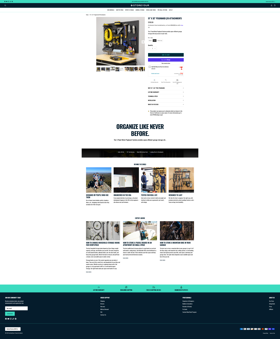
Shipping (102, 301)
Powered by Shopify (19, 333)
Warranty (102, 306)
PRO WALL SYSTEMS (162, 10)
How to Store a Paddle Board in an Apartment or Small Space (137, 243)
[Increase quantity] (155, 48)
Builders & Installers (187, 304)
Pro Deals (185, 309)
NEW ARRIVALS (110, 10)
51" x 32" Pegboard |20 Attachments (98, 15)
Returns (102, 304)
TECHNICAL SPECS (153, 96)
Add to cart (166, 55)
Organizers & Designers (188, 301)
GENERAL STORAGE (140, 10)
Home (87, 15)
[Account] (271, 5)
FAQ (101, 312)
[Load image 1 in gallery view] (120, 41)
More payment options (166, 63)
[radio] (150, 40)
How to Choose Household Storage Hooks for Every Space (103, 243)
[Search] (5, 5)
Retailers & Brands (187, 306)
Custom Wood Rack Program (189, 312)
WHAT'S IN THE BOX (153, 104)
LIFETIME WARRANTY (153, 92)
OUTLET (171, 10)
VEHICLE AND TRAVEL (151, 10)
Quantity (150, 45)
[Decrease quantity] (149, 48)
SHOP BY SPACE (119, 10)
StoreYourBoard (12, 333)
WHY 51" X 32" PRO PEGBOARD (156, 88)
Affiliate (271, 309)
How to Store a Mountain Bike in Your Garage (175, 243)
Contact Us (103, 315)
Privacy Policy (265, 333)
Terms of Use (272, 333)
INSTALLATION (151, 100)
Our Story (271, 301)
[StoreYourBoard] (140, 5)
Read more (88, 272)
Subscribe (10, 314)
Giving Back (272, 304)
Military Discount (104, 309)
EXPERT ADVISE (140, 218)
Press (270, 306)
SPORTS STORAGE (129, 10)
